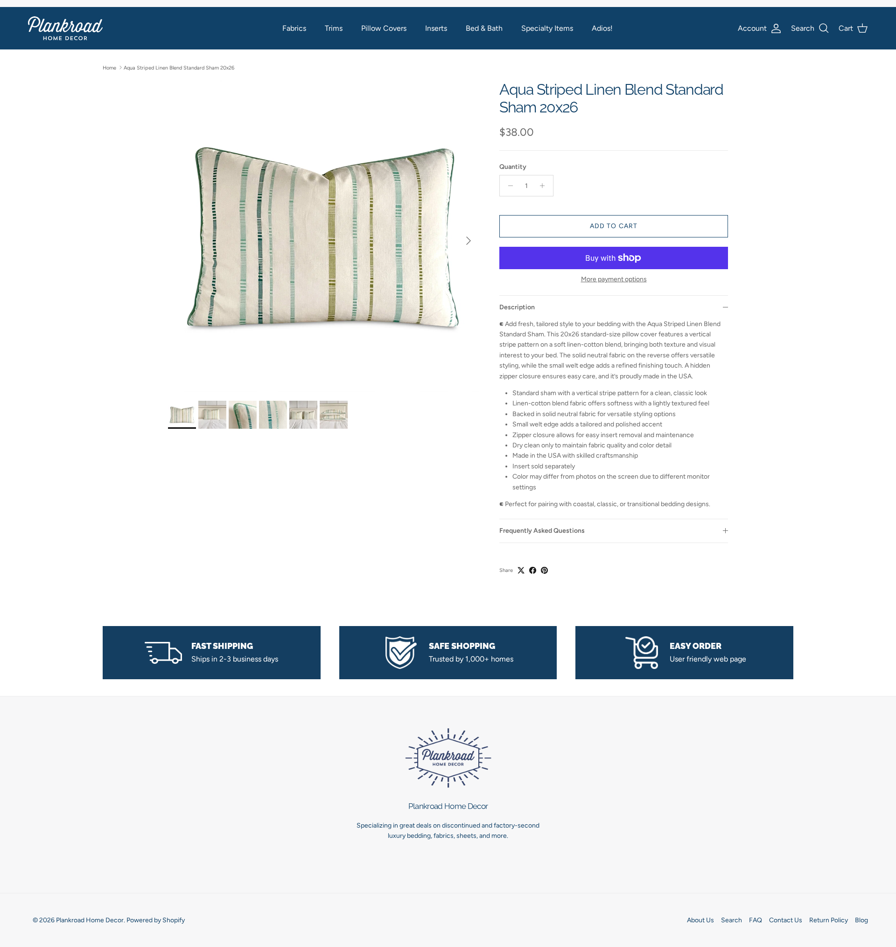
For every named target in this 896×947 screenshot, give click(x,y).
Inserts (436, 28)
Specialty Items (547, 28)
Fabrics (294, 28)
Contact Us (785, 920)
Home (109, 67)
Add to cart (613, 226)
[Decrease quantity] (508, 185)
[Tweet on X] (521, 570)
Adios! (602, 28)
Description (517, 307)
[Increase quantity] (545, 185)
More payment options (614, 279)
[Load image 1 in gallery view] (323, 236)
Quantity (512, 167)
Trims (334, 28)
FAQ (755, 920)
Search (731, 920)
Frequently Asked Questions (542, 531)
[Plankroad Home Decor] (65, 28)
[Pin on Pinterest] (544, 570)
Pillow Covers (383, 28)
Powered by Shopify (155, 920)
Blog (861, 920)
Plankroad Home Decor (90, 920)
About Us (700, 920)
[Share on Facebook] (532, 570)
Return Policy (828, 920)
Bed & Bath (484, 28)
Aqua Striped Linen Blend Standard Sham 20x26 (179, 67)
